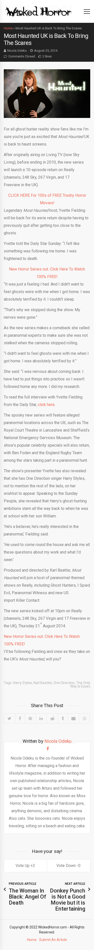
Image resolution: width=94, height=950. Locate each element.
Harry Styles (22, 683)
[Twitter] (9, 718)
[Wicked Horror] (38, 11)
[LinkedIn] (41, 718)
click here (46, 404)
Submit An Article (53, 939)
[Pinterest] (30, 718)
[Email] (73, 718)
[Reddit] (52, 718)
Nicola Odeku (17, 50)
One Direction (64, 683)
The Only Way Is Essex (80, 684)
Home (8, 28)
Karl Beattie (43, 683)
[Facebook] (20, 718)
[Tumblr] (63, 718)
